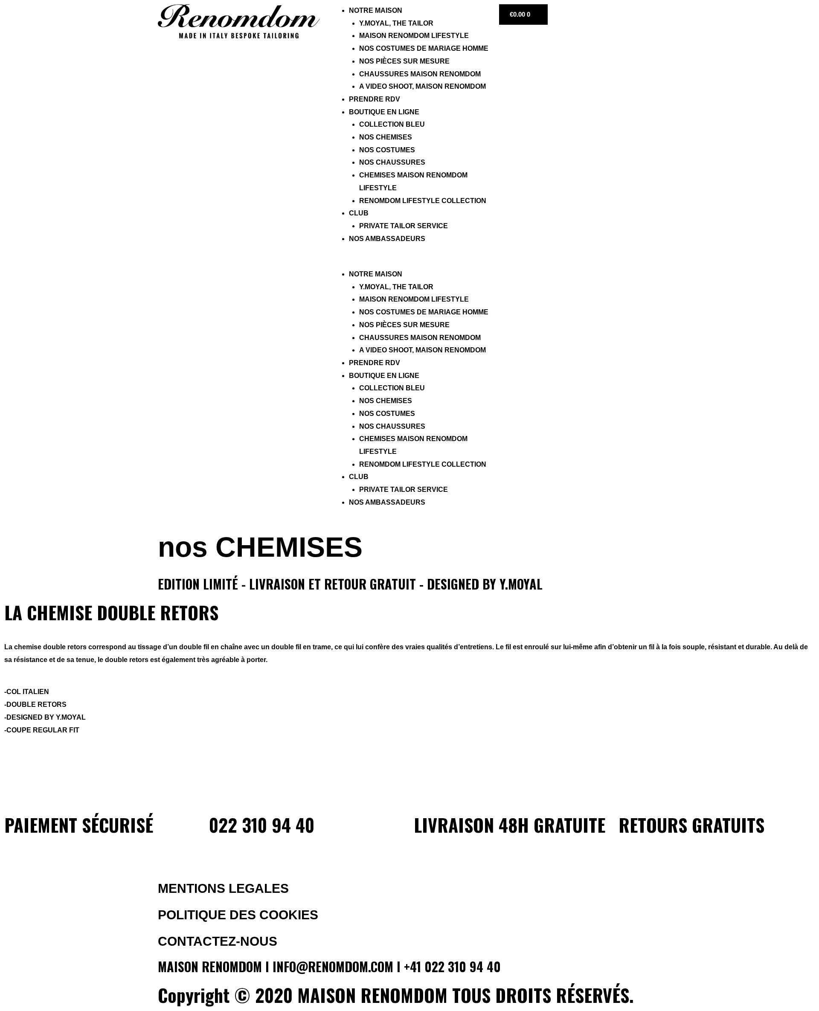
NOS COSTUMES (387, 150)
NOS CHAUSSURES (392, 162)
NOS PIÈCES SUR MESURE (404, 61)
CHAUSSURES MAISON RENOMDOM (420, 74)
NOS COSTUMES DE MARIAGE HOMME (423, 48)
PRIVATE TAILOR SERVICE (403, 226)
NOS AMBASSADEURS (387, 238)
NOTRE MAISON (375, 10)
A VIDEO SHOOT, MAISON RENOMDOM (422, 86)
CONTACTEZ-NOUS (217, 941)
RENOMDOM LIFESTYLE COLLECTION (422, 200)
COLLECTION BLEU (392, 124)
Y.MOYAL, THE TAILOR (396, 23)
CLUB (359, 213)
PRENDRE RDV (374, 99)
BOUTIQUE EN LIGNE (384, 112)
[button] (409, 261)
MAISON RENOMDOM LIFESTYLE (414, 35)
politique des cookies (238, 915)
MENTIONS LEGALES (223, 888)
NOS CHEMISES (385, 137)
